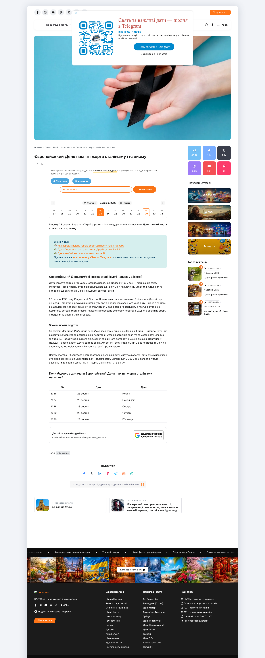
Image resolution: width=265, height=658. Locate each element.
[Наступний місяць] (163, 203)
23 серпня (64, 453)
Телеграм (61, 181)
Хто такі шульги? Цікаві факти (216, 312)
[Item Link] (209, 195)
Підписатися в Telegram (154, 47)
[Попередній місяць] (53, 203)
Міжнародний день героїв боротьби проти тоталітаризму (91, 245)
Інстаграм (83, 181)
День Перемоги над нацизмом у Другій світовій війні (89, 249)
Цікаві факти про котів (216, 277)
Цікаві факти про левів (216, 294)
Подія (47, 147)
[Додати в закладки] (42, 164)
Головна (38, 147)
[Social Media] (37, 12)
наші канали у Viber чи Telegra (91, 257)
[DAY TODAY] (42, 592)
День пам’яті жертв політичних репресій (81, 253)
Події (55, 147)
